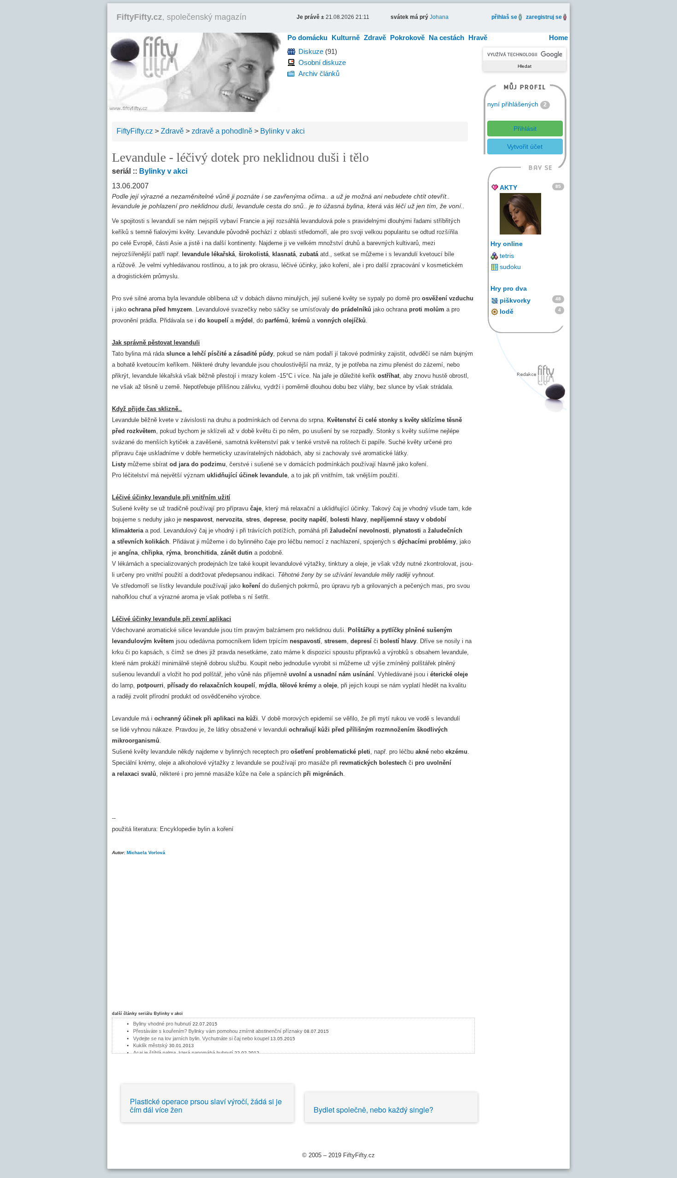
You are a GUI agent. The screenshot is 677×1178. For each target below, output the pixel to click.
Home (558, 37)
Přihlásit (525, 128)
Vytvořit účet (525, 146)
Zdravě (375, 37)
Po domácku (307, 37)
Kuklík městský (150, 1045)
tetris (507, 255)
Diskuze (310, 51)
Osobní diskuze (322, 62)
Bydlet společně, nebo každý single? (373, 1109)
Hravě (477, 37)
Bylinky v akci (163, 171)
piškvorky (515, 300)
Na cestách (446, 37)
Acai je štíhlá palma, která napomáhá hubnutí (183, 1052)
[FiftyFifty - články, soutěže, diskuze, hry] (194, 72)
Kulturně (346, 37)
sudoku (510, 266)
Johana (439, 17)
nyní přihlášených (512, 104)
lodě (507, 311)
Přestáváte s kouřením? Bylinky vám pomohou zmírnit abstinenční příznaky (218, 1031)
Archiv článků (318, 73)
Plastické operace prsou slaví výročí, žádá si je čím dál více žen (206, 1105)
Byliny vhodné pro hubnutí (162, 1023)
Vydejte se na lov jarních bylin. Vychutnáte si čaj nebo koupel (201, 1038)
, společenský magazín (181, 17)
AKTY (508, 187)
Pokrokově (407, 37)
